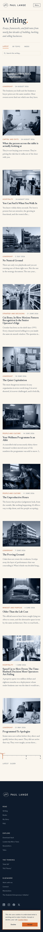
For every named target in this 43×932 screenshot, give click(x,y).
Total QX (6, 864)
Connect (6, 887)
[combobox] (21, 53)
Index (26, 46)
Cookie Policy (23, 920)
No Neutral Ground (13, 260)
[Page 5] (21, 756)
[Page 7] (31, 756)
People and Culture (12, 433)
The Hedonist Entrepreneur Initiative (16, 895)
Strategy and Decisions (14, 314)
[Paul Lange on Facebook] (14, 905)
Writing (5, 811)
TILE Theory (7, 868)
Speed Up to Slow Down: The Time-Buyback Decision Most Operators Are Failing (21, 672)
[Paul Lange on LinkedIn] (4, 905)
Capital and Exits (11, 139)
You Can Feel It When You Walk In (20, 203)
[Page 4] (17, 756)
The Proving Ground (13, 555)
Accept (29, 924)
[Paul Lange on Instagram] (9, 905)
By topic (16, 46)
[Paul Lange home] (15, 5)
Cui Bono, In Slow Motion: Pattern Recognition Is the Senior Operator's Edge (21, 320)
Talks (4, 850)
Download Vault (8, 838)
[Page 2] (7, 756)
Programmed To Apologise (16, 732)
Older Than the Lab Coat (15, 612)
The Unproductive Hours (16, 497)
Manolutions (7, 891)
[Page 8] (35, 756)
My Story (6, 819)
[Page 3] (12, 756)
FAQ (4, 823)
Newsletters (7, 846)
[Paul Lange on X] (19, 905)
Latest (6, 46)
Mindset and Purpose (12, 608)
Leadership (8, 86)
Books (5, 815)
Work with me (8, 882)
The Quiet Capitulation (15, 380)
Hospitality (8, 199)
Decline (13, 924)
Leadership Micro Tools (11, 842)
